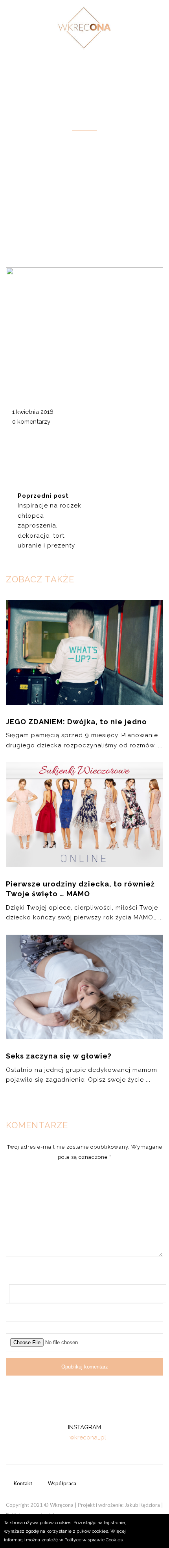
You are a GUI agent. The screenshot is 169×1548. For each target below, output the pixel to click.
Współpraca (62, 1483)
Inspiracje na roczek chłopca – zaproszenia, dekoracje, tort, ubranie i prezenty (49, 525)
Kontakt (23, 1483)
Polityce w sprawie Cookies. (94, 1540)
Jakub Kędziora (142, 1505)
